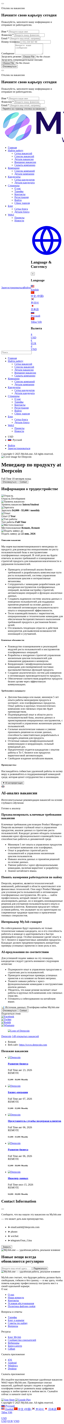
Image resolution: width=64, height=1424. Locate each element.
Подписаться (40, 1268)
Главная (12, 147)
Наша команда (16, 1297)
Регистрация (21, 197)
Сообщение (7, 53)
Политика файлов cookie (21, 1306)
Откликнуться (9, 66)
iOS (10, 1359)
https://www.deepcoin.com (33, 1044)
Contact (23, 482)
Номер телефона (10, 41)
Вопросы (13, 1326)
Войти (18, 200)
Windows (13, 1365)
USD (4, 1418)
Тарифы (18, 191)
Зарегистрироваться (12, 287)
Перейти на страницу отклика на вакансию (24, 109)
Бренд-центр (15, 1346)
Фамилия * (7, 35)
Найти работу (15, 150)
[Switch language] (47, 255)
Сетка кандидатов (24, 179)
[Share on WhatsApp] (7, 1025)
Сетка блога (21, 209)
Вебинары (13, 1343)
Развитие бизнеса (18, 1063)
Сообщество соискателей (22, 1340)
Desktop (12, 1368)
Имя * (4, 31)
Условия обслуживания (21, 1303)
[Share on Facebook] (7, 1016)
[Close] (2, 3)
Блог (10, 206)
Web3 (11, 214)
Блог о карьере (16, 1320)
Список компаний (24, 171)
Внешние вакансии (25, 162)
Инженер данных (18, 1178)
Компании (14, 168)
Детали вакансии (24, 159)
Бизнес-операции (18, 1092)
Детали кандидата (24, 182)
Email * (5, 38)
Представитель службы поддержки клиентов (34, 1121)
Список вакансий (24, 156)
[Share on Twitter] (6, 1019)
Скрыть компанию (24, 165)
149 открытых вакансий (25, 1036)
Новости (19, 220)
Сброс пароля (22, 203)
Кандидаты (14, 176)
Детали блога (21, 211)
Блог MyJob (14, 1337)
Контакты (19, 194)
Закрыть (7, 1247)
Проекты (19, 217)
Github (11, 1348)
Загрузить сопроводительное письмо (22, 59)
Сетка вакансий (23, 153)
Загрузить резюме (11, 56)
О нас (17, 188)
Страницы (14, 185)
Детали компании (24, 173)
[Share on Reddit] (6, 1022)
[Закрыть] (2, 1209)
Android (12, 1362)
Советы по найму (18, 1323)
